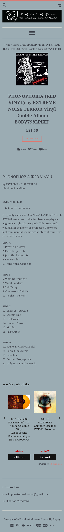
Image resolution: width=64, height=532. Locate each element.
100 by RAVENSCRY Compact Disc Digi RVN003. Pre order (45, 424)
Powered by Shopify (50, 519)
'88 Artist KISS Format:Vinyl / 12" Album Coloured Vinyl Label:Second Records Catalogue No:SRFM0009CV (19, 429)
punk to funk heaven (31, 519)
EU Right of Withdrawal (16, 501)
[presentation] (4, 418)
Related (58, 463)
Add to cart (19, 457)
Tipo (51, 463)
